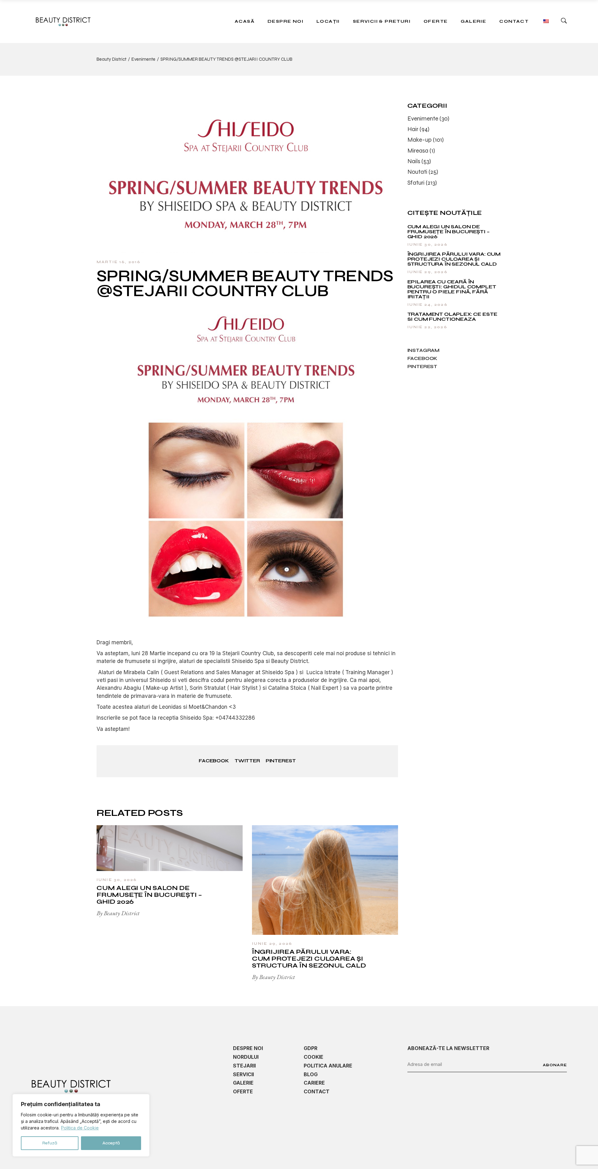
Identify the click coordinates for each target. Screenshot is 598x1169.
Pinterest (422, 366)
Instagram (423, 350)
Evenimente (143, 59)
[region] (81, 1125)
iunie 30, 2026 (117, 880)
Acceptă (111, 1143)
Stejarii (244, 1066)
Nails (413, 161)
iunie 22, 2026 (427, 327)
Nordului (246, 1057)
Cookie (313, 1057)
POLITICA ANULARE (328, 1066)
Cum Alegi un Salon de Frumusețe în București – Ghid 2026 (149, 895)
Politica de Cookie (80, 1127)
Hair (412, 129)
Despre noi (248, 1048)
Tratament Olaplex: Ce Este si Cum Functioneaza (452, 316)
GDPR (310, 1048)
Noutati (417, 171)
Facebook (422, 358)
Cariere (314, 1083)
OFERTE (243, 1091)
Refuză (49, 1143)
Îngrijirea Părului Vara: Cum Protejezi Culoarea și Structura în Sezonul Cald (309, 958)
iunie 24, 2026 (427, 304)
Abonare (555, 1065)
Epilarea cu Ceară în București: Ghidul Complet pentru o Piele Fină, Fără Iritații (451, 289)
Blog (311, 1074)
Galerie (243, 1083)
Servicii (243, 1074)
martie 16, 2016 (118, 262)
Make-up (419, 139)
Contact (317, 1091)
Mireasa (417, 150)
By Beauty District (118, 913)
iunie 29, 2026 (272, 943)
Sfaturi (416, 182)
